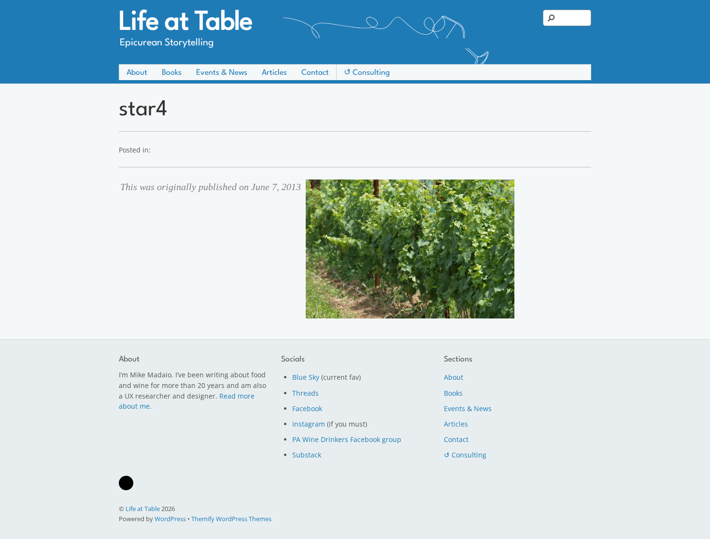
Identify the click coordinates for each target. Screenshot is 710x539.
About (137, 73)
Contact (315, 73)
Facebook (307, 408)
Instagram (308, 423)
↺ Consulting (367, 73)
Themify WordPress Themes (231, 518)
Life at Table (143, 508)
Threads (305, 393)
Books (172, 73)
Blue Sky (305, 377)
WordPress (170, 518)
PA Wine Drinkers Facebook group (346, 439)
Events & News (221, 73)
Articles (274, 73)
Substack (306, 454)
